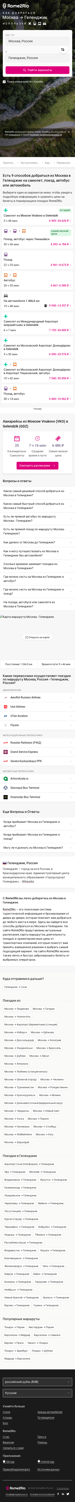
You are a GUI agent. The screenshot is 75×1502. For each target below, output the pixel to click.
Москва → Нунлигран (16, 1126)
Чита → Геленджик (53, 1266)
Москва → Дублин (15, 1055)
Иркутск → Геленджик (53, 1179)
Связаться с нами (13, 1448)
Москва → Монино (50, 1095)
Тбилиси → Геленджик (48, 1234)
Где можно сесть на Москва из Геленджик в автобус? (33, 579)
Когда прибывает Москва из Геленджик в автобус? (31, 824)
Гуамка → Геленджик (46, 1305)
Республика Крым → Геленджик (23, 1242)
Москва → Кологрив (49, 1040)
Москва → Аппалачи (16, 1063)
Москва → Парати (38, 1118)
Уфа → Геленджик (14, 1172)
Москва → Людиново (16, 1008)
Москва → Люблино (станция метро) (25, 1071)
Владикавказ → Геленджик (20, 1179)
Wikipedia (28, 881)
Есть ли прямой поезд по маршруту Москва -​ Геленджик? (34, 531)
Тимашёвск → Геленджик (19, 1226)
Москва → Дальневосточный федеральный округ (33, 1103)
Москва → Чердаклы (16, 1110)
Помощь (42, 1442)
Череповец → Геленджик (19, 1203)
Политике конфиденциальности (46, 134)
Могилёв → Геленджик (42, 1172)
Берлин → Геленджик (17, 1305)
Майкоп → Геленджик (51, 1203)
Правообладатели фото (16, 1469)
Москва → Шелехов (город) (20, 1079)
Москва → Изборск (15, 1032)
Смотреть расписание (34, 465)
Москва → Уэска (14, 1118)
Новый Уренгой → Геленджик (21, 1297)
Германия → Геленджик (49, 1281)
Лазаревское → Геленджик (20, 1195)
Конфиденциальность (17, 1494)
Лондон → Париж (14, 1327)
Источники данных (48, 1469)
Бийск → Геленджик (45, 1274)
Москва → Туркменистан (19, 1087)
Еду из (10, 35)
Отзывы (7, 1417)
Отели (6, 1412)
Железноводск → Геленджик (21, 1266)
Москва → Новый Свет (46, 1110)
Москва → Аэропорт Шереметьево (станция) (30, 1024)
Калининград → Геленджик (20, 1187)
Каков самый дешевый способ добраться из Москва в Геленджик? (33, 493)
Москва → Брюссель (48, 1048)
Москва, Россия (21, 41)
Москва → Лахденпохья (18, 1048)
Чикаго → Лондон (37, 1342)
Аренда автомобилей (50, 1412)
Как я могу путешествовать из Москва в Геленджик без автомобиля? (31, 553)
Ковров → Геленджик (16, 1274)
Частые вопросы (30, 162)
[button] (37, 70)
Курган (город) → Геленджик (21, 1219)
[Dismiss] (68, 132)
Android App (47, 1461)
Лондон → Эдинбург (16, 1350)
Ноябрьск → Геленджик (18, 1289)
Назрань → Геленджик (17, 1234)
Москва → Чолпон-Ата (17, 1016)
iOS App (10, 1461)
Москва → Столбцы (44, 1126)
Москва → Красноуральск (19, 1095)
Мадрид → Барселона (17, 1358)
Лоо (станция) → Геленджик (21, 1211)
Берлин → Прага (14, 1342)
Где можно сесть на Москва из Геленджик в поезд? (33, 591)
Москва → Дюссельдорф (19, 1040)
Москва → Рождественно (53, 1087)
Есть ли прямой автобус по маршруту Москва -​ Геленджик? (29, 518)
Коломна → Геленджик (17, 1281)
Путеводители (46, 1417)
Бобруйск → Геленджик (52, 1226)
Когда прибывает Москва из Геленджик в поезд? (31, 836)
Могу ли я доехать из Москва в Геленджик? (33, 847)
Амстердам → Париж (41, 1327)
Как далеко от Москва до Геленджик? (29, 542)
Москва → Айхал (39, 1055)
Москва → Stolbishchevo (18, 1134)
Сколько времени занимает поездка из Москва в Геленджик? (30, 566)
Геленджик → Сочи (15, 987)
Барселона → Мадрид (17, 1335)
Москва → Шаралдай (16, 1142)
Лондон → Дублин (42, 1350)
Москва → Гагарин (44, 1008)
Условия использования (42, 1494)
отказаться (14, 134)
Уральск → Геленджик (56, 1297)
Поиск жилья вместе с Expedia (25, 81)
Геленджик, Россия (23, 58)
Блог (5, 1423)
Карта (48, 162)
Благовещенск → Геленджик (21, 1258)
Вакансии (8, 1442)
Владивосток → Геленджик (20, 1250)
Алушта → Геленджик (53, 1250)
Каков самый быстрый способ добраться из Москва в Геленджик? (33, 506)
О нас (6, 1436)
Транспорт (9, 162)
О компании (63, 1488)
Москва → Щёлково (42, 1032)
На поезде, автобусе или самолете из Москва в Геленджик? (29, 604)
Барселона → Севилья (47, 1335)
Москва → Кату (45, 1134)
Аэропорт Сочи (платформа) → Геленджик (29, 1164)
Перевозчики (64, 162)
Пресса (42, 1436)
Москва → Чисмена (51, 1079)
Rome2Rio (9, 909)
